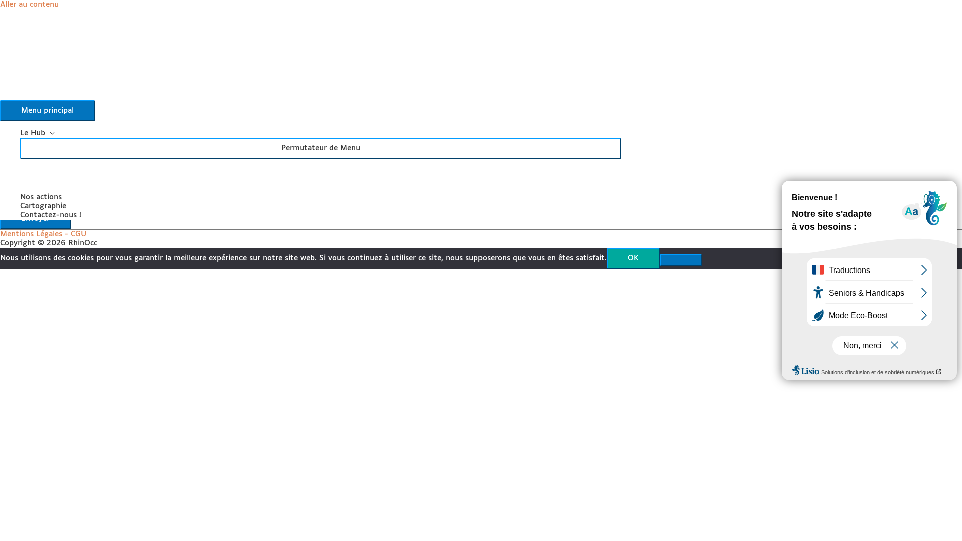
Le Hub (32, 133)
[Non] (681, 260)
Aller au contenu (29, 4)
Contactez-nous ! (50, 215)
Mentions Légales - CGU (43, 234)
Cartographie (43, 206)
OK (633, 258)
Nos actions (41, 197)
